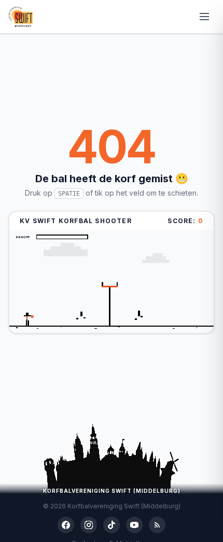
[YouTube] (134, 525)
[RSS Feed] (157, 525)
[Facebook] (66, 525)
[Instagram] (88, 525)
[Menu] (204, 16)
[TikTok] (111, 525)
